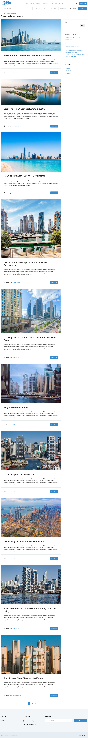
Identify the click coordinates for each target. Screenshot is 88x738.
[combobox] (36, 8)
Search (82, 8)
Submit (80, 720)
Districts (38, 3)
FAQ (56, 3)
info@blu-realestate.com (30, 724)
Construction (17, 126)
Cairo (3, 720)
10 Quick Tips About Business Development (25, 175)
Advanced (73, 8)
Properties (45, 3)
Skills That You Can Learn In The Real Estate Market (28, 55)
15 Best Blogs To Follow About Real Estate (24, 541)
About (32, 3)
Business (16, 72)
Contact (61, 3)
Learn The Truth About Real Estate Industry (24, 109)
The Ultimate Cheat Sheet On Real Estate (23, 678)
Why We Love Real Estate (16, 407)
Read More (54, 72)
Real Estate (17, 193)
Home (27, 3)
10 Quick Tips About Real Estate (19, 474)
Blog (52, 3)
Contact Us (83, 3)
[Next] (35, 703)
